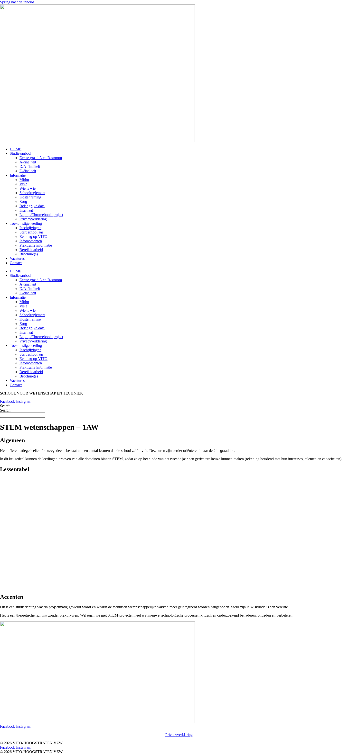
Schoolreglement (32, 193)
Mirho (24, 180)
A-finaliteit (27, 162)
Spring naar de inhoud (17, 2)
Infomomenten (30, 241)
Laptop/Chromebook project (41, 215)
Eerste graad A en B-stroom (40, 158)
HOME (15, 149)
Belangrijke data (32, 206)
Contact (16, 263)
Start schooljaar (31, 232)
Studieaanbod (20, 153)
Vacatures (17, 258)
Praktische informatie (35, 245)
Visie (23, 184)
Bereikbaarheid (31, 250)
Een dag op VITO (33, 236)
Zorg (23, 201)
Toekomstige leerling (26, 223)
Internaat (26, 210)
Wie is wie (27, 188)
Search (5, 406)
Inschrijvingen (30, 228)
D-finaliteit (27, 171)
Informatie (18, 175)
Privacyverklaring (33, 219)
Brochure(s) (28, 254)
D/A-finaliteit (29, 166)
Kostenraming (30, 197)
